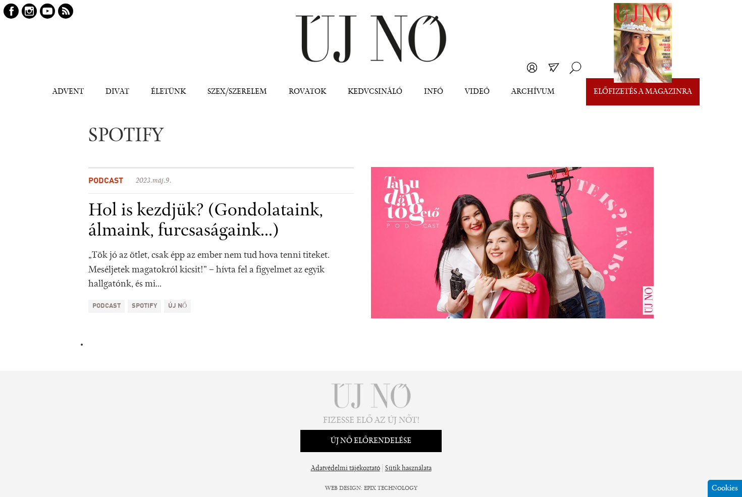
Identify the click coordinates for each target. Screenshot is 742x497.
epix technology (390, 488)
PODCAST (106, 306)
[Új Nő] (371, 39)
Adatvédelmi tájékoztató (345, 468)
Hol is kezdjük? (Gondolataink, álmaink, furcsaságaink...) (205, 221)
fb (11, 11)
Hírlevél (553, 67)
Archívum (533, 92)
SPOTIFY (144, 306)
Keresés (575, 67)
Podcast (105, 181)
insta (29, 11)
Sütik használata (408, 468)
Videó (477, 92)
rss (65, 11)
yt (47, 11)
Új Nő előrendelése (371, 441)
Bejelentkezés (532, 67)
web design (343, 488)
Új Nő (177, 306)
